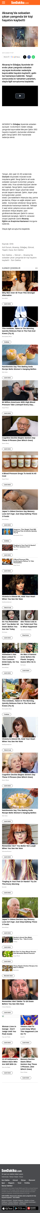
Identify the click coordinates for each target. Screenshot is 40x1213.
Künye (21, 1177)
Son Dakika (5, 1180)
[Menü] (3, 2)
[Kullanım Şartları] (7, 1200)
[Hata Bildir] (22, 1204)
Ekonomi (32, 1180)
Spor (3, 1183)
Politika (27, 1183)
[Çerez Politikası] (13, 1202)
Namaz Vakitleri (7, 1186)
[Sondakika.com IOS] (7, 1208)
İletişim (16, 1177)
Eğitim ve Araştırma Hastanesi (15, 221)
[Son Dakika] (20, 2)
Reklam (11, 1177)
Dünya (23, 1180)
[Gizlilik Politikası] (18, 1200)
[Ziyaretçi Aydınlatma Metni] (10, 1204)
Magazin (11, 1183)
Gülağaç (16, 124)
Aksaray (25, 219)
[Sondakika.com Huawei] (32, 1208)
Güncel (15, 1180)
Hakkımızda (5, 1177)
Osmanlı (5, 177)
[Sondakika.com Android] (20, 1208)
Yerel (19, 1183)
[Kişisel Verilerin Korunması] (27, 1202)
